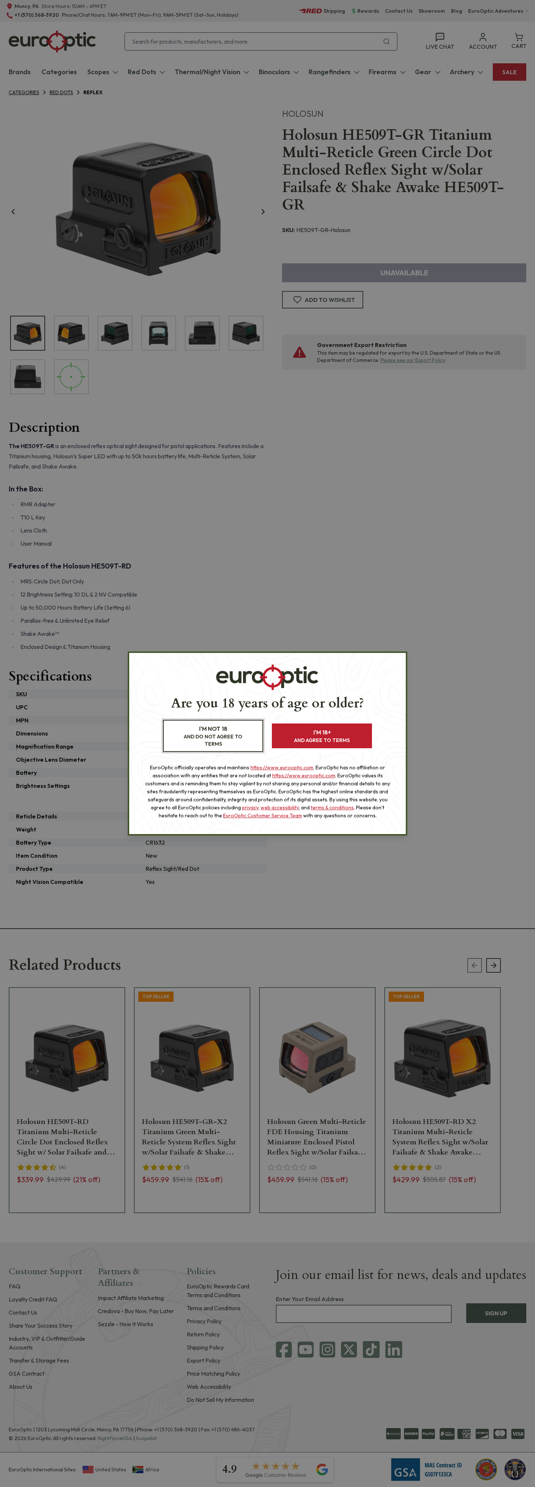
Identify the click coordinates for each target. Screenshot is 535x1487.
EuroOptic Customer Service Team (262, 815)
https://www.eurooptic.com (281, 767)
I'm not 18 (213, 736)
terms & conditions (332, 807)
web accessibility (280, 807)
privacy (250, 807)
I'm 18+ (322, 736)
